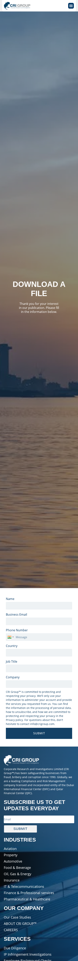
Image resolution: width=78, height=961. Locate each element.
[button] (71, 6)
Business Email (16, 614)
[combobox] (10, 637)
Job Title (11, 661)
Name (10, 599)
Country (11, 646)
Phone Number (17, 630)
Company (13, 677)
